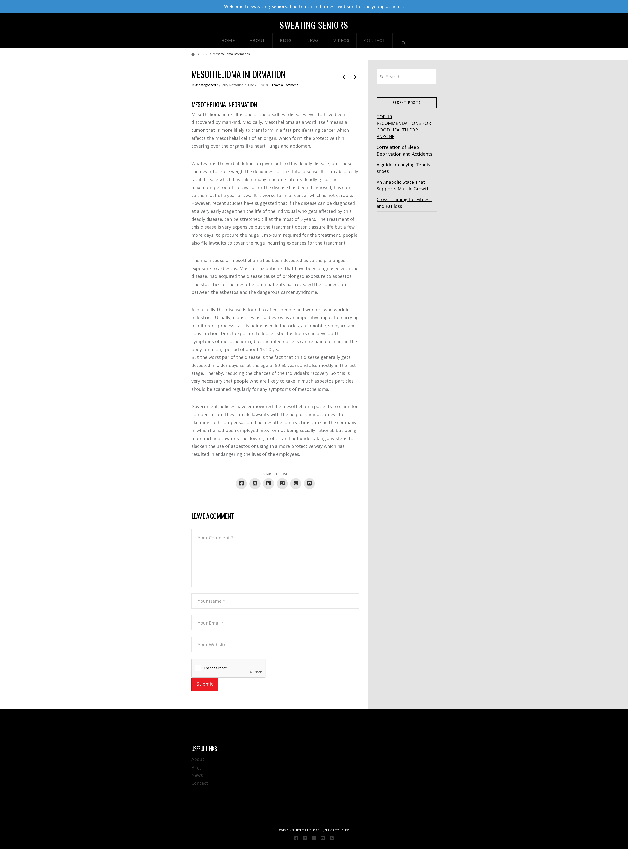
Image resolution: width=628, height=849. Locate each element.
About (197, 759)
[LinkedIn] (314, 838)
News (197, 775)
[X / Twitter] (305, 838)
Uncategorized (205, 85)
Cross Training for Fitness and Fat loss (404, 202)
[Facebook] (296, 838)
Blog (196, 767)
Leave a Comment (285, 85)
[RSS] (332, 838)
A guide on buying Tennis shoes (403, 168)
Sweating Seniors (314, 24)
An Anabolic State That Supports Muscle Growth (403, 185)
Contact (199, 783)
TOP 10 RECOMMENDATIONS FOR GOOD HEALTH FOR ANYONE (404, 126)
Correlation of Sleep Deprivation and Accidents (404, 150)
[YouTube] (323, 838)
